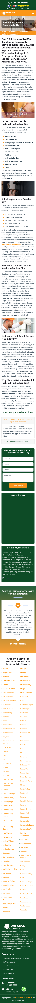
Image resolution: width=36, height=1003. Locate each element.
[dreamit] (8, 13)
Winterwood (25, 906)
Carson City (7, 725)
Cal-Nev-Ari (7, 709)
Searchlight (24, 773)
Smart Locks (8, 969)
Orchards (24, 713)
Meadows (6, 911)
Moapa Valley (25, 685)
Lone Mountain (8, 885)
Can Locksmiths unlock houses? (16, 441)
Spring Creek (25, 809)
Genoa (5, 790)
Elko (4, 755)
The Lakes (24, 847)
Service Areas (8, 973)
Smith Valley (25, 789)
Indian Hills (7, 845)
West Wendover (26, 886)
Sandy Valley (25, 769)
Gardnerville (8, 779)
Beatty (5, 685)
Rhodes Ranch (26, 753)
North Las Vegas (26, 705)
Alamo (5, 669)
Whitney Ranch (26, 894)
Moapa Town (25, 681)
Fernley (6, 771)
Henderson (7, 837)
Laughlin (6, 877)
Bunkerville (7, 705)
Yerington (24, 910)
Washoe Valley (26, 874)
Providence (24, 741)
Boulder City (12, 32)
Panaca (23, 725)
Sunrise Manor (25, 843)
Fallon (5, 767)
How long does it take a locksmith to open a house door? (18, 420)
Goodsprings (8, 802)
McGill (5, 907)
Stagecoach (25, 817)
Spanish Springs (26, 801)
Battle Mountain (9, 681)
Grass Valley (8, 806)
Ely (4, 759)
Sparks (23, 805)
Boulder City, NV (12, 991)
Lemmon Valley (9, 881)
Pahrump (24, 721)
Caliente (6, 717)
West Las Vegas (26, 882)
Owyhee (23, 717)
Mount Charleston (27, 693)
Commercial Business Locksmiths (16, 958)
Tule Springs (25, 862)
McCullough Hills (9, 903)
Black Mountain (9, 689)
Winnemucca (25, 902)
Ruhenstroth (25, 765)
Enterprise (7, 763)
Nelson (23, 701)
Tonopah (23, 851)
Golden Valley (8, 798)
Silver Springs (25, 777)
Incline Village (8, 841)
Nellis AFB (24, 697)
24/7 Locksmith (9, 962)
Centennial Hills (9, 729)
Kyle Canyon (8, 865)
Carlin (5, 721)
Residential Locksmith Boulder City (15, 33)
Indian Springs (8, 849)
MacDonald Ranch (7, 898)
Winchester (24, 898)
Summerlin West (26, 829)
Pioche (23, 737)
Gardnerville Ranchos (8, 784)
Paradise (23, 729)
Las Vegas (7, 873)
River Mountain (26, 761)
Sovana (23, 797)
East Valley (7, 747)
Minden (23, 673)
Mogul (22, 689)
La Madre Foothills (10, 869)
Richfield (23, 757)
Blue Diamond (8, 693)
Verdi (22, 870)
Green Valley (8, 810)
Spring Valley (25, 813)
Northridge (24, 709)
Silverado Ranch (26, 781)
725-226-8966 (19, 2)
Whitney (23, 890)
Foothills (6, 775)
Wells (22, 878)
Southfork (24, 793)
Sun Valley (24, 839)
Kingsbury (7, 861)
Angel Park (7, 673)
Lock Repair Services (11, 966)
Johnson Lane (8, 857)
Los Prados (7, 889)
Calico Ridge (8, 713)
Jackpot (6, 853)
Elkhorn (6, 751)
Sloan (22, 785)
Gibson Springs (9, 794)
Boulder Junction (9, 701)
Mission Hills (24, 677)
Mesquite (23, 669)
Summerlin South (27, 825)
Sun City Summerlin (24, 834)
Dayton (6, 737)
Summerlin (24, 821)
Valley (22, 866)
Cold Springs (8, 733)
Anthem (6, 677)
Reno (22, 749)
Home (4, 32)
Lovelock (6, 893)
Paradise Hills (25, 733)
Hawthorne (7, 833)
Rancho (23, 745)
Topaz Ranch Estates (25, 856)
